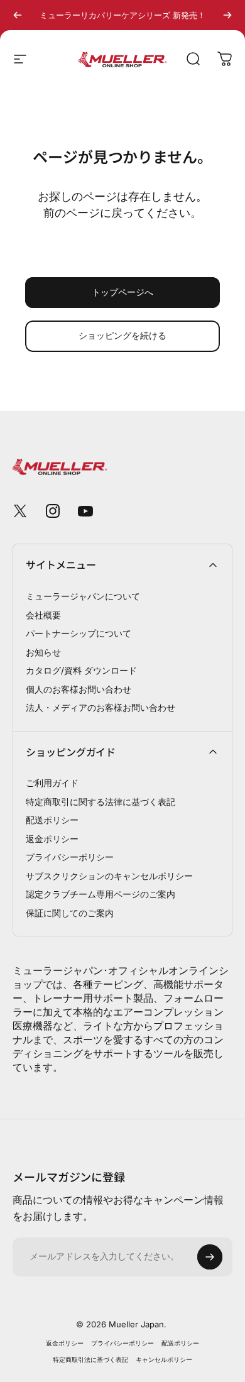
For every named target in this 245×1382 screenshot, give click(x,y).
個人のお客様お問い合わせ (78, 689)
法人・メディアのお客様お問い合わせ (100, 707)
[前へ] (17, 15)
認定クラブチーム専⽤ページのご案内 (100, 894)
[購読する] (209, 1257)
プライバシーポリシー (70, 857)
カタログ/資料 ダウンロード (81, 670)
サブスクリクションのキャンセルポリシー (109, 875)
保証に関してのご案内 (70, 913)
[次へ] (227, 15)
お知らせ (43, 652)
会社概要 (43, 615)
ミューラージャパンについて (83, 596)
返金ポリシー (52, 838)
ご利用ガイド (52, 782)
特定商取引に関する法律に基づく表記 (100, 801)
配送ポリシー (52, 819)
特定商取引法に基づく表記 (90, 1360)
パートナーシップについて (78, 633)
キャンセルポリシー (164, 1360)
